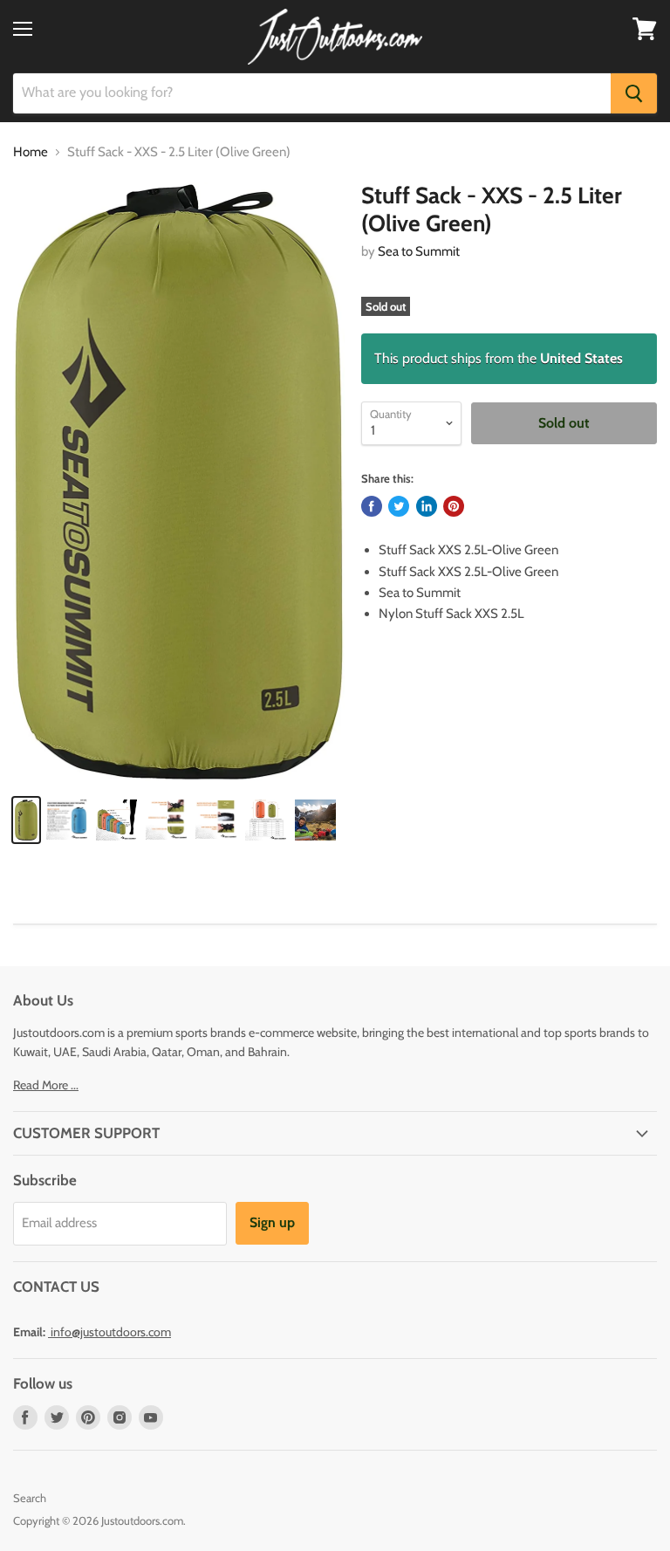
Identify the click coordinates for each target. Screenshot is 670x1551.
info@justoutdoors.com (111, 1332)
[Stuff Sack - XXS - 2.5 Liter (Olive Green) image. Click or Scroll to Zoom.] (179, 481)
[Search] (634, 93)
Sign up (272, 1222)
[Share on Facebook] (371, 506)
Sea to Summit (419, 251)
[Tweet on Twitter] (398, 506)
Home (30, 152)
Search (29, 1498)
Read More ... (46, 1085)
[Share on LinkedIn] (426, 506)
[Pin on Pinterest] (453, 506)
